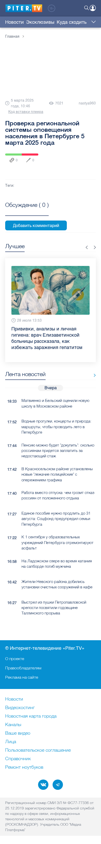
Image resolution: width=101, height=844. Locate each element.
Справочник (18, 758)
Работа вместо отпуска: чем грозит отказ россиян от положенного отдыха (57, 495)
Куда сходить (71, 22)
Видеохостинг (20, 707)
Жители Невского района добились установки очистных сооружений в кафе (56, 584)
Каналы (13, 724)
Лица (10, 741)
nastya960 (87, 103)
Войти (93, 8)
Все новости (93, 375)
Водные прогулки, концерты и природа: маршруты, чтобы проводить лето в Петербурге (56, 427)
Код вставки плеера (25, 112)
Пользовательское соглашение (38, 750)
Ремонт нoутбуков (24, 767)
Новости (14, 22)
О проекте (14, 658)
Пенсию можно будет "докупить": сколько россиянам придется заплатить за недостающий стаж (57, 451)
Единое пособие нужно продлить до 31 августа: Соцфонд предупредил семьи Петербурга (55, 519)
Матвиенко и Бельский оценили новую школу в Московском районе (55, 403)
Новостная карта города (30, 716)
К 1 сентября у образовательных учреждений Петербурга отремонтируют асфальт (57, 542)
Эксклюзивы (40, 22)
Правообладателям (23, 668)
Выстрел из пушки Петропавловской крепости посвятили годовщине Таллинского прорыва (53, 608)
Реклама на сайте (21, 677)
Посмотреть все (27, 210)
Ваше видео (17, 733)
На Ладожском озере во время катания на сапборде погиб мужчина (56, 563)
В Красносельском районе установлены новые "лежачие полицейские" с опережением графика (57, 474)
